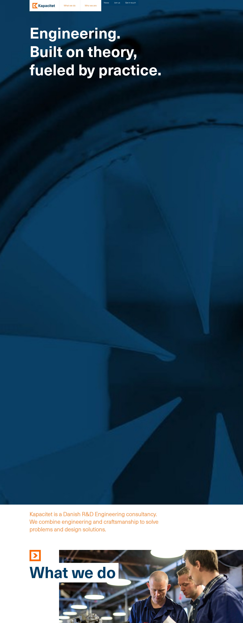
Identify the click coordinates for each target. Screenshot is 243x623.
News (106, 2)
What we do (70, 5)
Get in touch (130, 2)
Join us (117, 2)
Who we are (91, 5)
